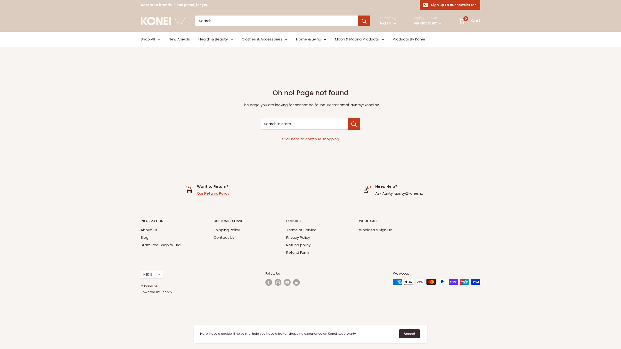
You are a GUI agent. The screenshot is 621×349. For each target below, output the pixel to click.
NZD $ (147, 274)
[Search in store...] (354, 124)
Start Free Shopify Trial (161, 244)
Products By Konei (409, 39)
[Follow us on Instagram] (278, 282)
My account (425, 23)
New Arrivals (179, 39)
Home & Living (308, 39)
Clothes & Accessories (262, 39)
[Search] (364, 21)
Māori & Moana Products (357, 39)
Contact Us (223, 237)
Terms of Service (301, 229)
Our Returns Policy (213, 193)
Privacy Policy (298, 237)
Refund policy (298, 244)
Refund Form (297, 252)
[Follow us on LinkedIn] (296, 282)
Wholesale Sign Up (375, 229)
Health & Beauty (213, 39)
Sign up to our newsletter (453, 4)
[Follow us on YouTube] (287, 282)
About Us (149, 229)
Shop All (148, 39)
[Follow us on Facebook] (268, 282)
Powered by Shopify (156, 292)
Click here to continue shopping (310, 139)
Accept (409, 333)
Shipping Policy (226, 229)
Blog (144, 237)
